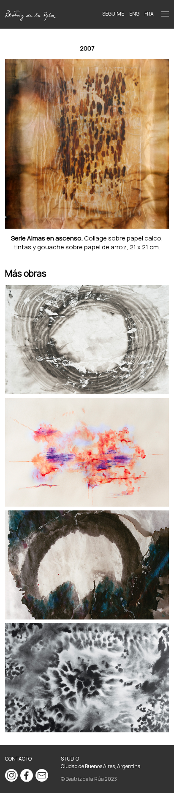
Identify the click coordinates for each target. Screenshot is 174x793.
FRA (149, 13)
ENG (134, 13)
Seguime (113, 13)
